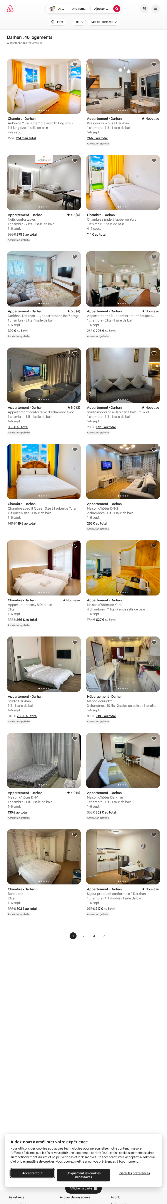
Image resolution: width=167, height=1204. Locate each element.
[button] (26, 138)
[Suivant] (104, 935)
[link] (63, 935)
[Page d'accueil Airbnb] (10, 8)
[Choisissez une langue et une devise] (144, 8)
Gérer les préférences (134, 1173)
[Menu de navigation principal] (155, 8)
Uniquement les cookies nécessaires (84, 1175)
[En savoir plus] (41, 43)
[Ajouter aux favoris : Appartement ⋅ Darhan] (153, 64)
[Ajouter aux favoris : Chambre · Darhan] (74, 64)
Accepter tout (32, 1173)
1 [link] (73, 936)
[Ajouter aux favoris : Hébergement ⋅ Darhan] (153, 642)
